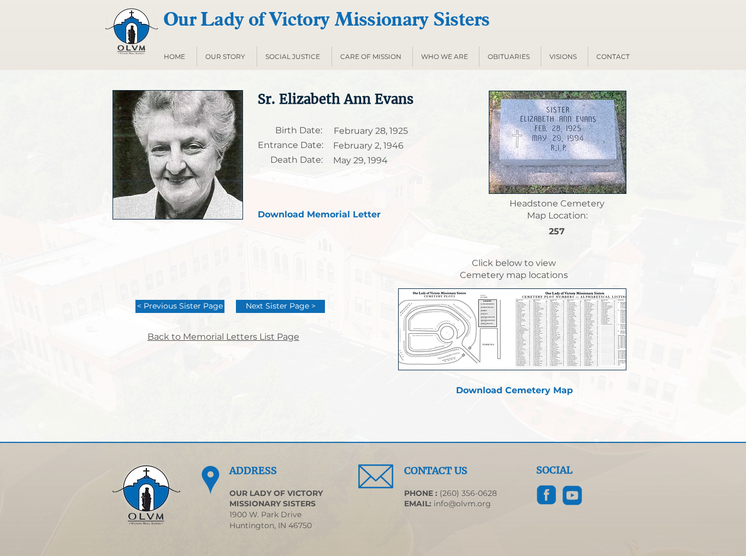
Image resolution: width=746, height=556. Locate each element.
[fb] (546, 495)
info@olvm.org (462, 503)
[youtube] (572, 495)
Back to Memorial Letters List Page (223, 337)
